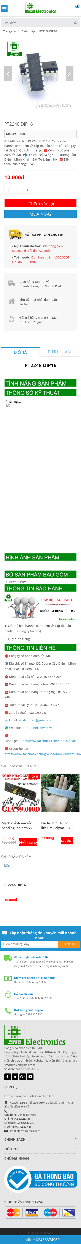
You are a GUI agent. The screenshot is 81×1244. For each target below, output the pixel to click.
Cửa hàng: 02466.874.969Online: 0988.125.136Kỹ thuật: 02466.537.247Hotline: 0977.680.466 (20, 1121)
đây (37, 631)
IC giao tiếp (28, 31)
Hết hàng (28, 842)
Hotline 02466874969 (41, 1239)
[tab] (20, 352)
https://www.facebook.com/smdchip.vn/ (47, 741)
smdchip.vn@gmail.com (36, 720)
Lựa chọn (67, 840)
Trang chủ (9, 31)
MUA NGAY (40, 214)
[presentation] (20, 352)
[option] (38, 73)
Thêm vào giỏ (42, 204)
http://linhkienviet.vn (37, 728)
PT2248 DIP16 (15, 885)
